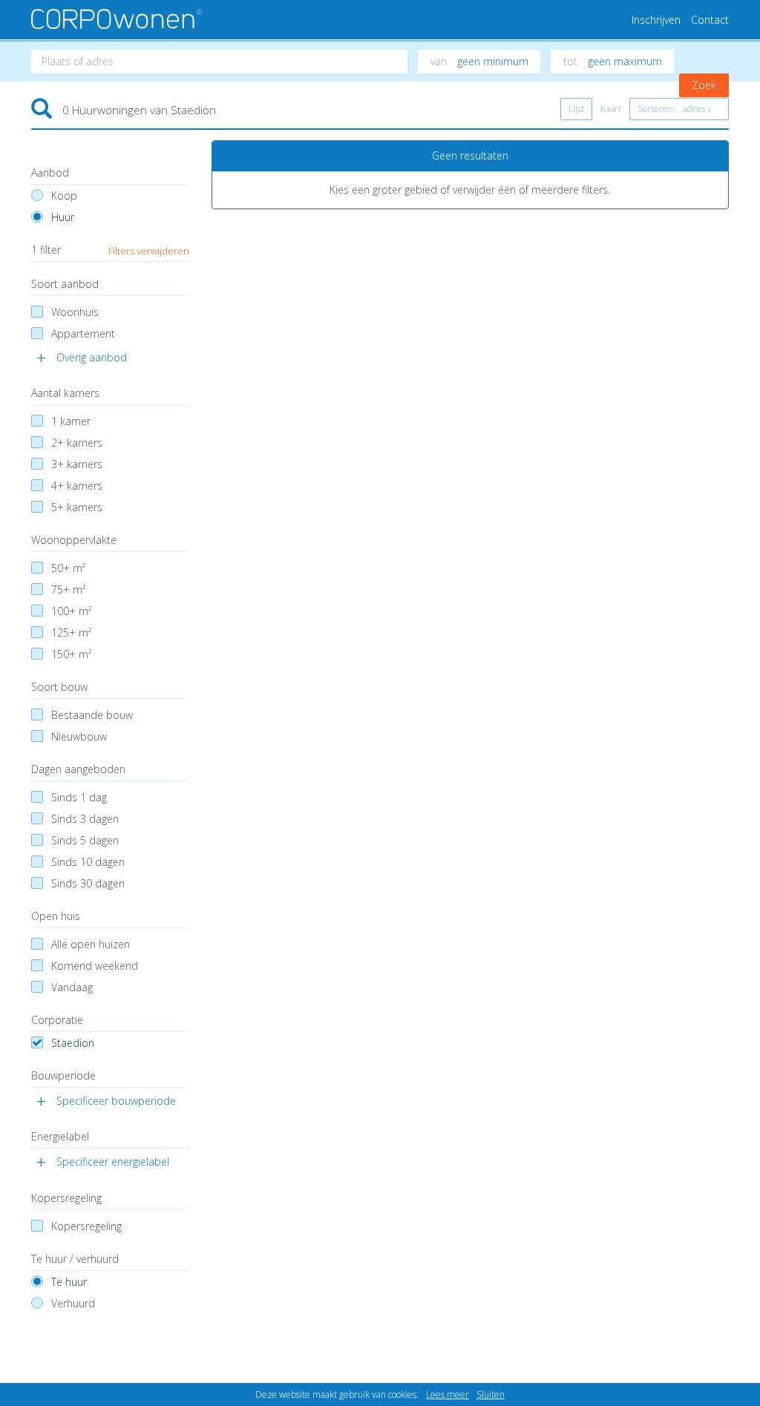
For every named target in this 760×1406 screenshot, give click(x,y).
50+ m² (68, 568)
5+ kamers (76, 507)
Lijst (576, 108)
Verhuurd (73, 1303)
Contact (710, 20)
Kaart (610, 108)
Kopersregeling (86, 1226)
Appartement (83, 333)
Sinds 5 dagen (85, 840)
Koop (64, 195)
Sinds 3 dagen (85, 819)
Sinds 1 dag (79, 797)
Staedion (72, 1043)
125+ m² (71, 632)
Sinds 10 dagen (88, 862)
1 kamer (71, 421)
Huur (62, 217)
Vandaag (72, 987)
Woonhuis (75, 312)
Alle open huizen (90, 944)
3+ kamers (76, 464)
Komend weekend (94, 966)
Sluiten (490, 1394)
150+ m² (71, 654)
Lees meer (447, 1394)
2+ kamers (76, 443)
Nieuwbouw (79, 736)
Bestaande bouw (92, 715)
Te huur (69, 1282)
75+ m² (68, 589)
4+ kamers (76, 486)
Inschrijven (656, 20)
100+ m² (71, 611)
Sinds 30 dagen (88, 883)
